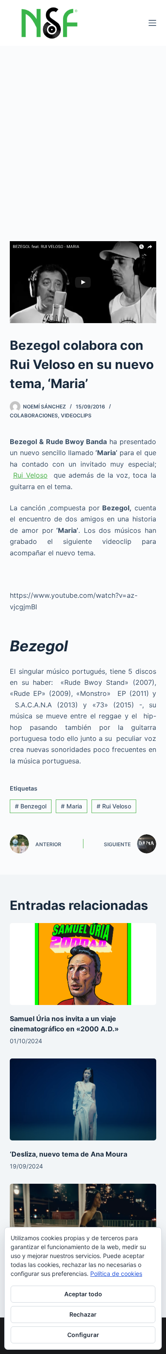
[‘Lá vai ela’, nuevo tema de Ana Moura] (83, 1225)
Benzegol (30, 806)
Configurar (83, 1334)
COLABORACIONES (34, 415)
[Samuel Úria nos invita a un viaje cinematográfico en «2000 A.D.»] (83, 964)
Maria (71, 806)
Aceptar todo (83, 1294)
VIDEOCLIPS (76, 415)
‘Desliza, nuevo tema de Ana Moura (68, 1154)
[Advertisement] (83, 133)
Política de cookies (116, 1273)
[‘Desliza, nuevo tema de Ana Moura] (83, 1099)
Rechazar (83, 1314)
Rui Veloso (30, 475)
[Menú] (152, 23)
